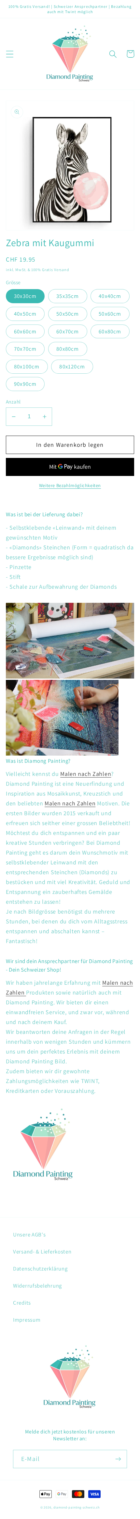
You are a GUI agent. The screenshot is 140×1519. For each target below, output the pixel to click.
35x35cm (67, 296)
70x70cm (25, 348)
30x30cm (25, 296)
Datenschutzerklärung (40, 1268)
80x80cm (67, 348)
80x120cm (72, 366)
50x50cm (67, 313)
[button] (10, 54)
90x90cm (25, 383)
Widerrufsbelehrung (37, 1285)
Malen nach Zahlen (85, 774)
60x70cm (67, 331)
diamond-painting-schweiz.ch (76, 1507)
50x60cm (110, 313)
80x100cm (27, 366)
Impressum (26, 1319)
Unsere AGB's (29, 1234)
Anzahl (13, 401)
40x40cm (110, 296)
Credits (22, 1302)
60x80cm (110, 331)
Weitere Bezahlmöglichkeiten (70, 485)
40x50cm (25, 313)
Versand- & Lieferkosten (42, 1251)
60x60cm (25, 331)
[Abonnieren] (118, 1459)
